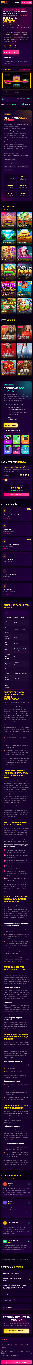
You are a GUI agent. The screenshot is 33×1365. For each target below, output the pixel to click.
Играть (27, 1359)
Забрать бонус (9, 52)
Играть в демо (10, 425)
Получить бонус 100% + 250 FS (16, 1330)
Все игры (4, 209)
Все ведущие (6, 323)
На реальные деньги (12, 430)
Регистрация (26, 2)
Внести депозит (16, 494)
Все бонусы (8, 57)
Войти (17, 2)
